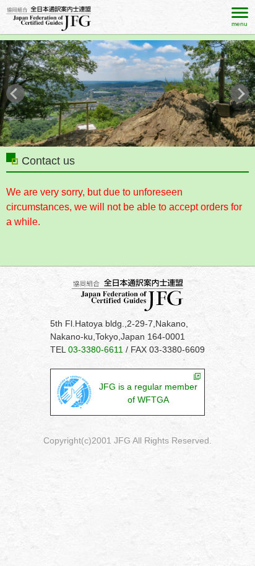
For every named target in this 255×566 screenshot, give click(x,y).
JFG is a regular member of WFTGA (148, 393)
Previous (15, 93)
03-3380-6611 (95, 349)
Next (239, 93)
